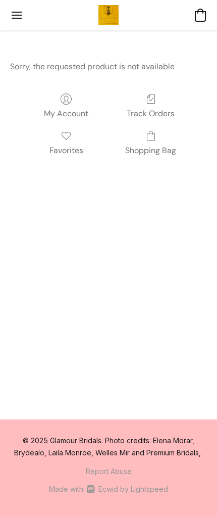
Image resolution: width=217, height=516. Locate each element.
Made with (108, 489)
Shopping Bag (150, 150)
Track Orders (151, 113)
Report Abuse (109, 471)
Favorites (66, 150)
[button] (108, 15)
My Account (66, 113)
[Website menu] (17, 15)
